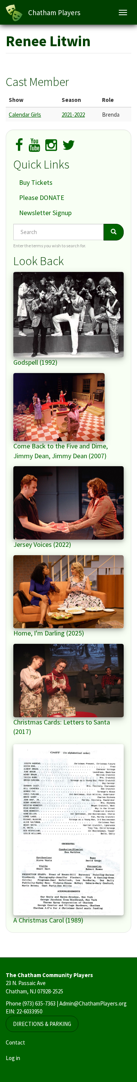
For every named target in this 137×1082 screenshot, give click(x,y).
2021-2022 (73, 114)
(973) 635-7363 (39, 1003)
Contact (15, 1042)
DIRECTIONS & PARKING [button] (42, 1023)
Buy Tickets (36, 182)
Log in (13, 1058)
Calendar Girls (25, 114)
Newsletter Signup (45, 212)
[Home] (14, 13)
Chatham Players (54, 12)
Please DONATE (41, 197)
